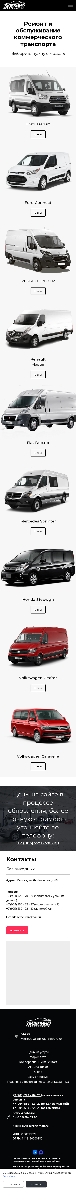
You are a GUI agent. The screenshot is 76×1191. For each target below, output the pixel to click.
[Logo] (38, 1023)
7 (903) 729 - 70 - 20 (27, 1095)
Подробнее (9, 1176)
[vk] (35, 1152)
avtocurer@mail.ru (35, 1126)
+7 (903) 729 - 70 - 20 (38, 843)
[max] (41, 1152)
